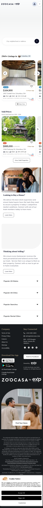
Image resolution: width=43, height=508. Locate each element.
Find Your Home (22, 423)
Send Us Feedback (32, 357)
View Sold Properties (21, 160)
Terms (28, 486)
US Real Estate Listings (9, 369)
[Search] (36, 41)
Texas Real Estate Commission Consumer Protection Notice (21, 463)
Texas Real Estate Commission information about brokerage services (21, 461)
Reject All (21, 498)
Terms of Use (6, 333)
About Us (5, 342)
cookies (8, 482)
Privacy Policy (6, 336)
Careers (4, 339)
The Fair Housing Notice (26, 467)
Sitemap (4, 345)
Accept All (21, 493)
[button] (21, 281)
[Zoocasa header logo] (10, 4)
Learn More (8, 215)
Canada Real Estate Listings (8, 373)
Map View (22, 104)
